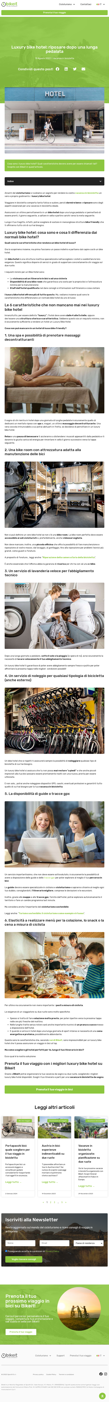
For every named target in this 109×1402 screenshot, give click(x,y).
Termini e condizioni (66, 1374)
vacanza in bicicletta (86, 193)
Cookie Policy (51, 1374)
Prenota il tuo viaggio (80, 1355)
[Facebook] (101, 1374)
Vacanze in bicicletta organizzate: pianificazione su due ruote (89, 1153)
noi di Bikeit (55, 1040)
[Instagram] (105, 1374)
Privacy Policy (52, 1251)
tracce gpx (49, 877)
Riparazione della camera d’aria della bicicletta (69, 557)
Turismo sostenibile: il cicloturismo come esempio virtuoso (51, 913)
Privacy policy (38, 1374)
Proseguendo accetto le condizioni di (33, 1251)
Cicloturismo (65, 4)
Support (61, 1355)
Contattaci (85, 4)
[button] (57, 69)
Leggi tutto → (13, 1182)
